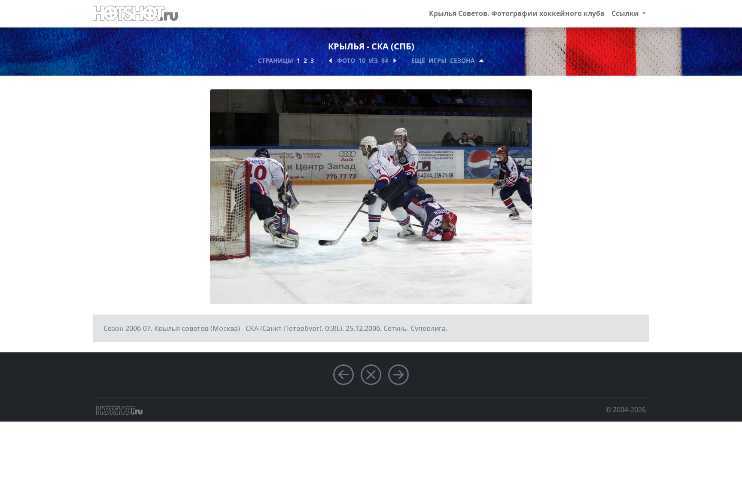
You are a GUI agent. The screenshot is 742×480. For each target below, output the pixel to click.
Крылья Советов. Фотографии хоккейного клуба (517, 13)
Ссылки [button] (626, 13)
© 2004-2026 (625, 409)
